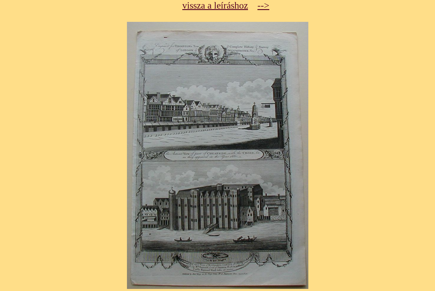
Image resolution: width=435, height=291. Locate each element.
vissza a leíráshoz (215, 5)
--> (263, 5)
